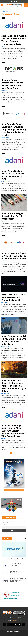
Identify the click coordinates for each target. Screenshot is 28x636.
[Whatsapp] (23, 624)
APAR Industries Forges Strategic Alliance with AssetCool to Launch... (18, 573)
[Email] (19, 624)
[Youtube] (16, 624)
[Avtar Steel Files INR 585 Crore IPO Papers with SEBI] (5, 565)
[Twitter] (8, 624)
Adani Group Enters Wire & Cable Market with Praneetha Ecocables (13, 297)
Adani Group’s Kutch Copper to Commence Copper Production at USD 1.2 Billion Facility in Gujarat (13, 385)
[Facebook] (4, 624)
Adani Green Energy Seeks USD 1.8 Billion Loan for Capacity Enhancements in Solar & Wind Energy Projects (13, 430)
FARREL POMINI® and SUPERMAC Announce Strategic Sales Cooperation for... (18, 580)
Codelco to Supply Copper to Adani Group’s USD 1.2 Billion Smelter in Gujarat (14, 256)
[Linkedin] (12, 624)
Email (3, 525)
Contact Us (16, 634)
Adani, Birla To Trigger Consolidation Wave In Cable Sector (12, 216)
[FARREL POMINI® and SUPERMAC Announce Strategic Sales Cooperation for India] (5, 580)
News (3, 62)
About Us (10, 634)
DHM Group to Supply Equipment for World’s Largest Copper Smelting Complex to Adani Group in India (13, 129)
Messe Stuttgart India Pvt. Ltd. (14, 617)
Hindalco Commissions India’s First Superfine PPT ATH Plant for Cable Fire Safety (13, 559)
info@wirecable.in (17, 620)
